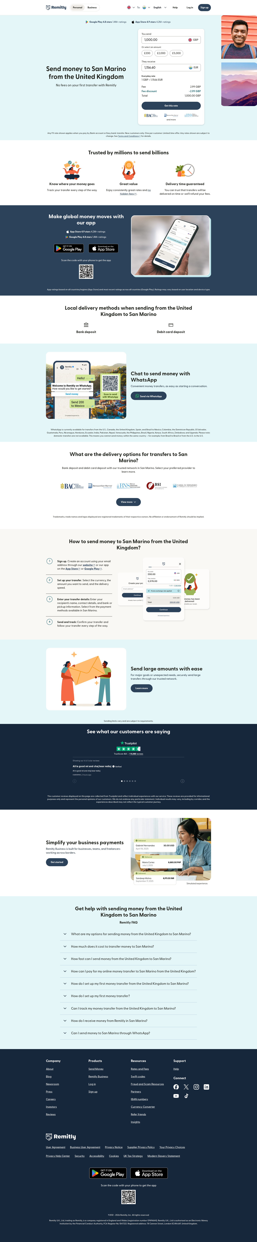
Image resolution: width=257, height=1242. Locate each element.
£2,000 (161, 53)
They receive (148, 61)
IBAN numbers (139, 1099)
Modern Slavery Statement (164, 1156)
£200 (147, 53)
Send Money (96, 1069)
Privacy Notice (114, 1147)
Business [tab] (92, 7)
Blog (48, 1076)
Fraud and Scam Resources (147, 1084)
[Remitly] (56, 7)
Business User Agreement (85, 1147)
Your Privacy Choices (172, 1147)
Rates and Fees (140, 1069)
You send (146, 34)
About (49, 1069)
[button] (131, 8)
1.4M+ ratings (108, 22)
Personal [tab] (77, 7)
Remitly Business (98, 1076)
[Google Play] (69, 248)
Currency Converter (143, 1107)
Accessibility (96, 1156)
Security (80, 1156)
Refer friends (138, 1114)
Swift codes (138, 1076)
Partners (136, 1092)
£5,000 (176, 53)
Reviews (51, 1114)
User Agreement (55, 1147)
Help (175, 7)
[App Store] (103, 248)
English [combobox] (157, 7)
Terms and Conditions (129, 136)
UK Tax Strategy (133, 1156)
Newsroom (52, 1084)
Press (49, 1092)
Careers (51, 1099)
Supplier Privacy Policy (141, 1147)
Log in (190, 7)
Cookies (114, 1156)
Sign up (204, 7)
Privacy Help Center (58, 1156)
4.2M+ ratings (153, 22)
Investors (51, 1107)
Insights (135, 1122)
